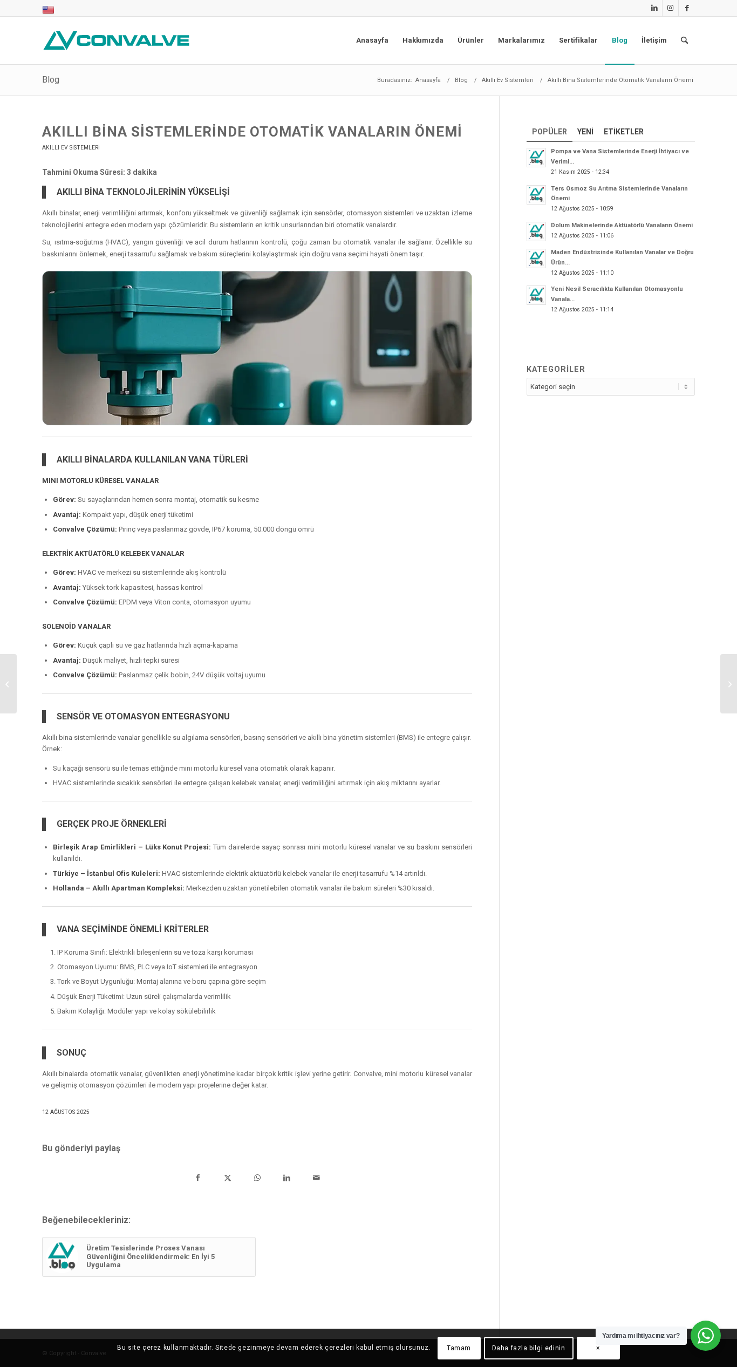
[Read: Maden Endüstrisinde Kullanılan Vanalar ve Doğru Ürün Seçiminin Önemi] (536, 258)
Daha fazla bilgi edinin (528, 1348)
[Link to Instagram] (670, 8)
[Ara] (684, 40)
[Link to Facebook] (687, 8)
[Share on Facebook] (198, 1179)
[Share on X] (227, 1179)
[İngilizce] (48, 12)
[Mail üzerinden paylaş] (316, 1179)
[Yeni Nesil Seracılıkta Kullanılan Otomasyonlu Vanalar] (8, 683)
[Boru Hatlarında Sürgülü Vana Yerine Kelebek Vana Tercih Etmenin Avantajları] (728, 683)
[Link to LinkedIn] (654, 8)
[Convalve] (118, 40)
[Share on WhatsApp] (257, 1179)
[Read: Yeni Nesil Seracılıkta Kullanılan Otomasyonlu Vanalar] (536, 295)
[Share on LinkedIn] (287, 1179)
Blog (50, 79)
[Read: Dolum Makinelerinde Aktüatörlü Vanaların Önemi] (536, 231)
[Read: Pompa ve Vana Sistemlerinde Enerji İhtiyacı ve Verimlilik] (536, 157)
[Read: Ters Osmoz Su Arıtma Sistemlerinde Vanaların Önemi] (536, 195)
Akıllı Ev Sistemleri (71, 147)
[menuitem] (48, 10)
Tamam (459, 1348)
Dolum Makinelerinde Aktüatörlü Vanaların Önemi (622, 225)
